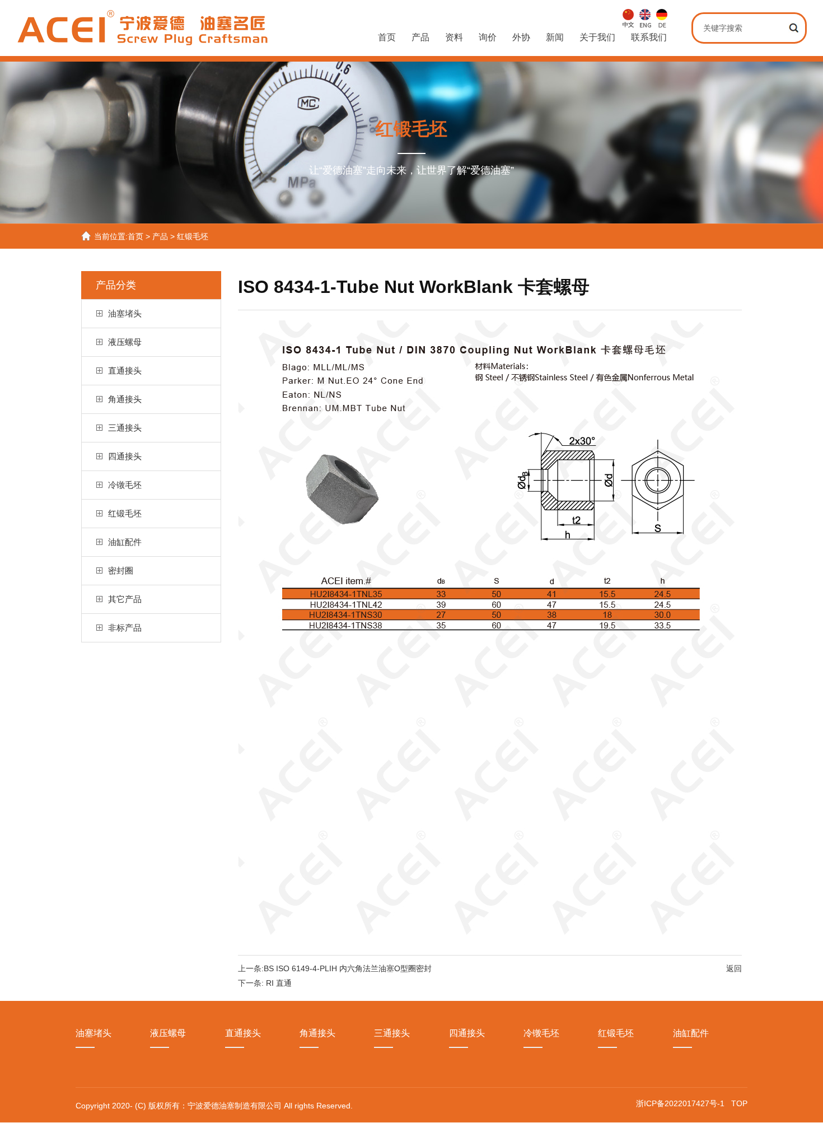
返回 (734, 968)
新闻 (555, 37)
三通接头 (125, 427)
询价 (488, 37)
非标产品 (125, 627)
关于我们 (597, 37)
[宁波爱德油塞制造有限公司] (143, 40)
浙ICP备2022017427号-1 (681, 1103)
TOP (739, 1103)
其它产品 (125, 599)
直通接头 (125, 370)
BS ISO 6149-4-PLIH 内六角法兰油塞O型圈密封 (348, 968)
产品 (420, 37)
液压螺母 (125, 342)
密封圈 (120, 570)
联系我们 (649, 37)
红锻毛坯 (192, 236)
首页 (387, 37)
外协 (521, 37)
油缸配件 (125, 542)
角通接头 (125, 399)
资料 (454, 37)
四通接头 (125, 456)
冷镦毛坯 (125, 485)
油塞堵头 (125, 313)
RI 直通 (279, 982)
